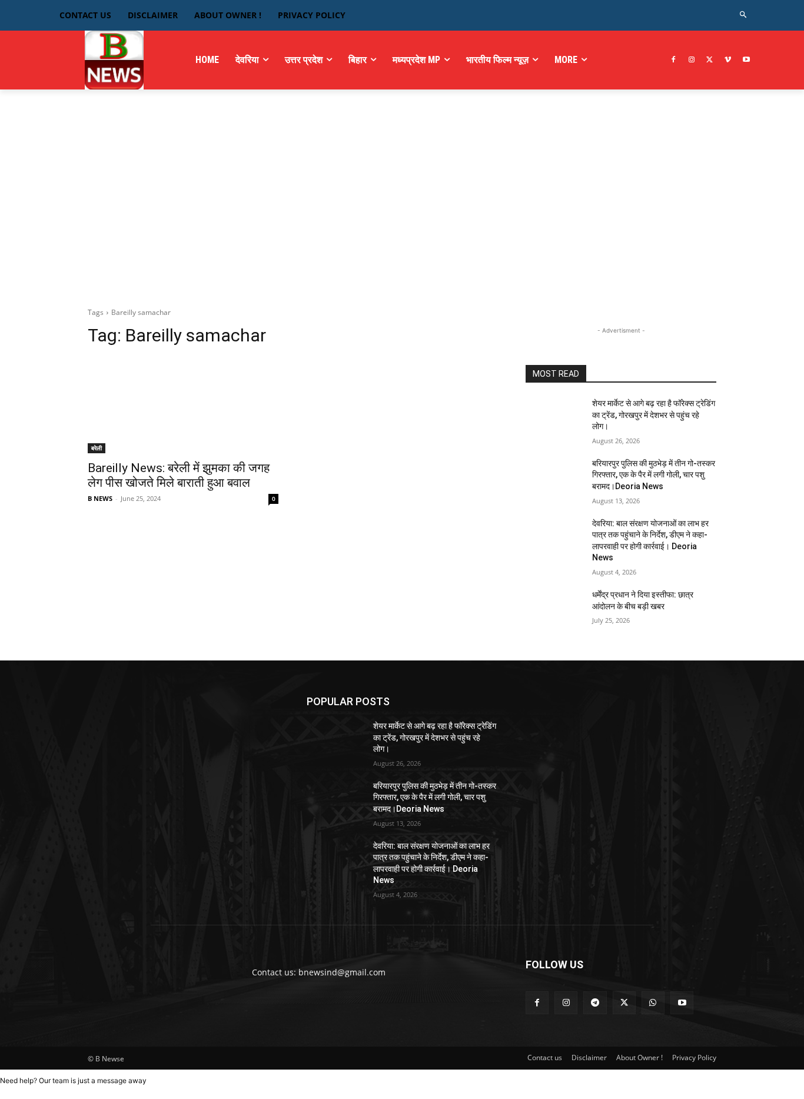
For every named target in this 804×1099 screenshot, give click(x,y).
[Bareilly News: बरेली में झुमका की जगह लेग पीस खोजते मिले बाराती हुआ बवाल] (183, 405)
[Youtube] (746, 60)
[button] (744, 15)
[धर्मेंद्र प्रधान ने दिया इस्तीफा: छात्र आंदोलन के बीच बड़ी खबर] (554, 609)
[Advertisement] (402, 206)
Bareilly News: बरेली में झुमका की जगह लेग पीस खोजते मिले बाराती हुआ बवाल (179, 475)
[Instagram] (692, 60)
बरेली (96, 448)
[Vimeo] (728, 60)
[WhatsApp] (653, 1002)
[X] (710, 60)
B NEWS (100, 498)
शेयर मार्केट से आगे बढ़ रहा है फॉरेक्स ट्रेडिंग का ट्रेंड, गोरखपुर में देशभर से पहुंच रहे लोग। (653, 415)
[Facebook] (673, 60)
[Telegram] (594, 1002)
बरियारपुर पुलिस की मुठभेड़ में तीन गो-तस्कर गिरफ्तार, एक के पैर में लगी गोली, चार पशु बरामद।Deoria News (653, 475)
